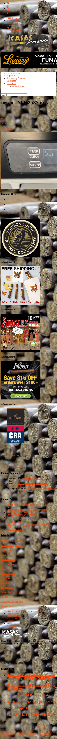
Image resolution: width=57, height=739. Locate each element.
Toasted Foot (6, 606)
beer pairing (21, 727)
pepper (29, 732)
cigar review (5, 727)
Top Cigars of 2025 (15, 522)
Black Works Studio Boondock (20, 520)
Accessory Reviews (15, 23)
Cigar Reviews (13, 18)
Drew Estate (43, 732)
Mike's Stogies (7, 578)
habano (30, 734)
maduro (9, 734)
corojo (46, 734)
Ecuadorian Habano (34, 729)
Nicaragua (4, 729)
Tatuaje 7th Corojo (15, 529)
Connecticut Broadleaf (19, 732)
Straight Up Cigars (9, 597)
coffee (43, 729)
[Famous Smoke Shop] (20, 399)
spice (17, 729)
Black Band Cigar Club (11, 545)
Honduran (35, 732)
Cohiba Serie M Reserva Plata (20, 512)
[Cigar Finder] (15, 425)
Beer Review (39, 727)
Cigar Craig (6, 555)
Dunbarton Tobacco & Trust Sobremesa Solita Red (29, 524)
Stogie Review (7, 587)
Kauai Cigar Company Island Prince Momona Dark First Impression (27, 484)
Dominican (23, 729)
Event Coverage (14, 616)
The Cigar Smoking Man (12, 601)
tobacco (35, 734)
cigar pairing (30, 727)
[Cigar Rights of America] (15, 442)
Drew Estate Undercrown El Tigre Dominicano (27, 510)
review (41, 734)
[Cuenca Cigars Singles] (20, 351)
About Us (11, 28)
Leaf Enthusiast (8, 573)
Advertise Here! (14, 455)
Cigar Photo (6, 569)
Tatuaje (49, 732)
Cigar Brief (6, 550)
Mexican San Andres (8, 737)
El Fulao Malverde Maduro (31, 478)
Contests (10, 25)
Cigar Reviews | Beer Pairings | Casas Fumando (27, 611)
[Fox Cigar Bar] (20, 304)
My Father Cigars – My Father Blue (22, 527)
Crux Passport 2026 (15, 517)
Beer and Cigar (49, 727)
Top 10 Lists (12, 20)
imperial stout (17, 734)
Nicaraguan (13, 727)
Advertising (17, 30)
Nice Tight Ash (7, 583)
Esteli (9, 732)
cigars (50, 734)
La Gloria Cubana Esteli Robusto (40, 488)
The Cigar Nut (7, 564)
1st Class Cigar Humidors (12, 541)
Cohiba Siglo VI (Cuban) (24, 481)
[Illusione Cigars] (20, 257)
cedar (10, 729)
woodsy (24, 734)
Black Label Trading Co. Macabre (22, 515)
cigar (13, 729)
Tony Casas (12, 491)
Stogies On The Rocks (11, 592)
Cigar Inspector (8, 559)
